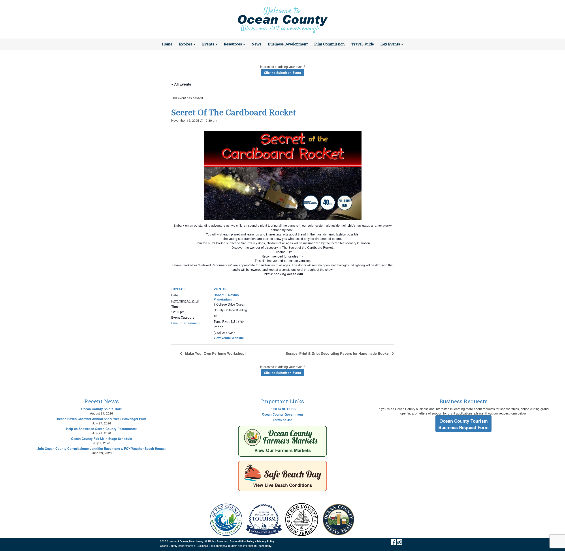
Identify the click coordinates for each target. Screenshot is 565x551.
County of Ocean (177, 541)
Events (208, 44)
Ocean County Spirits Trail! (101, 409)
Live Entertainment (185, 323)
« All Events (181, 84)
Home (167, 44)
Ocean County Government (282, 414)
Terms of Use (282, 420)
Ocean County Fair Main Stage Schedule (101, 438)
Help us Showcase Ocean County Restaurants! (101, 428)
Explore (186, 44)
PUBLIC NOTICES (282, 409)
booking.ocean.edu (288, 274)
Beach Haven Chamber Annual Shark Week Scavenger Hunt (101, 419)
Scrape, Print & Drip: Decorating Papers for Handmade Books (338, 353)
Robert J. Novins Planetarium (226, 297)
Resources (233, 44)
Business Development (288, 44)
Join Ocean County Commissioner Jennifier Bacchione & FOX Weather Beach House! (101, 448)
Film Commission (329, 44)
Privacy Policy (265, 541)
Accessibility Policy (242, 541)
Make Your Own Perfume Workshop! (215, 353)
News (256, 44)
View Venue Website (229, 338)
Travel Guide (362, 44)
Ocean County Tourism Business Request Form (463, 424)
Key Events (390, 44)
